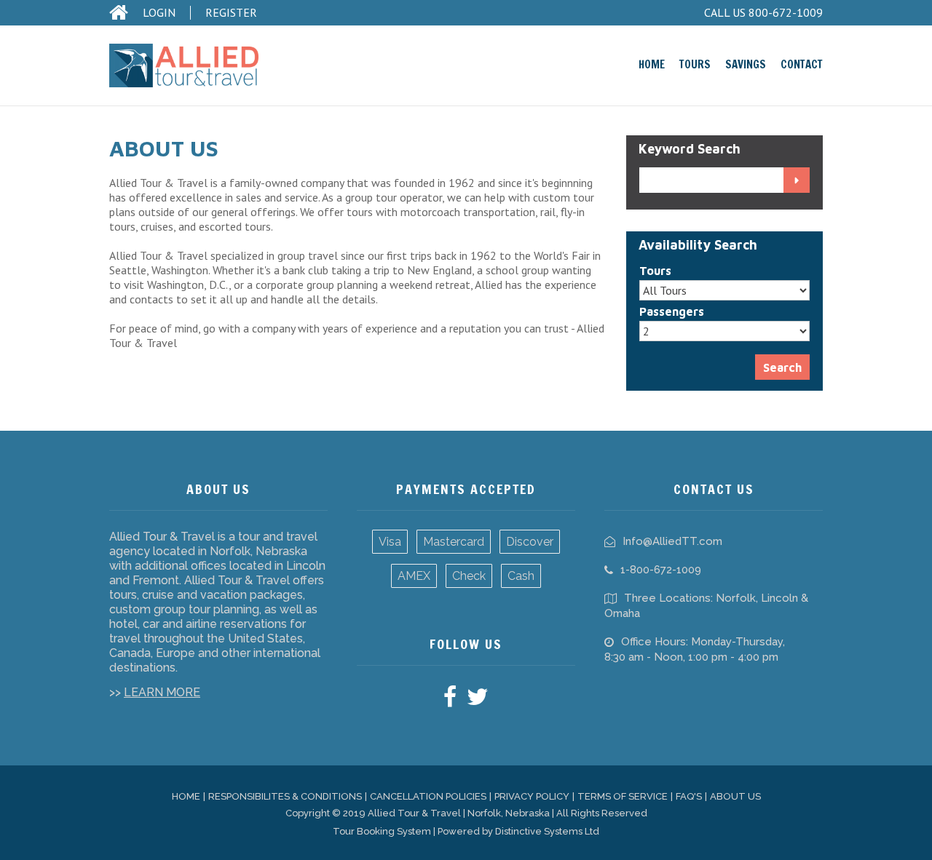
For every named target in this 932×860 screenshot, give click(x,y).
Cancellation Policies (428, 796)
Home (652, 64)
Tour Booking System (382, 831)
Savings (745, 64)
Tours (695, 64)
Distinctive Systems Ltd (547, 831)
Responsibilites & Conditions (285, 796)
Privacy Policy (531, 796)
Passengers (671, 311)
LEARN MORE (162, 692)
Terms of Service (622, 796)
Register (231, 13)
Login (159, 13)
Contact (802, 64)
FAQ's (689, 796)
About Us (735, 796)
